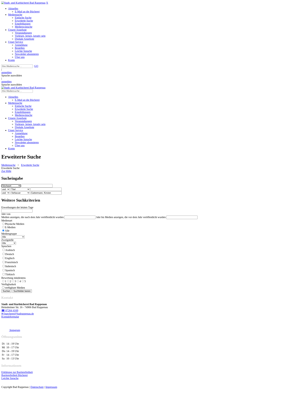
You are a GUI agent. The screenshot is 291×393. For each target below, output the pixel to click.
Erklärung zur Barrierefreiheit (17, 372)
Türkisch (10, 274)
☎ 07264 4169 (9, 310)
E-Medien (10, 227)
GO (36, 66)
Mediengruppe (9, 233)
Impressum (51, 387)
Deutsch (9, 254)
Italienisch (10, 266)
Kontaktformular (10, 316)
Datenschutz (37, 387)
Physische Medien (14, 223)
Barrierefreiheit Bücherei (14, 375)
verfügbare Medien (15, 287)
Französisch (11, 262)
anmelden (6, 72)
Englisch (9, 258)
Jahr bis (100, 217)
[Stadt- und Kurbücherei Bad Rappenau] (23, 2)
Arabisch (10, 250)
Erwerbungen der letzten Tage (17, 207)
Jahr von (5, 214)
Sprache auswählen (11, 75)
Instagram (14, 330)
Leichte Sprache (10, 378)
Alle (7, 230)
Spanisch (10, 270)
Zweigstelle (7, 239)
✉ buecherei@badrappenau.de (17, 313)
